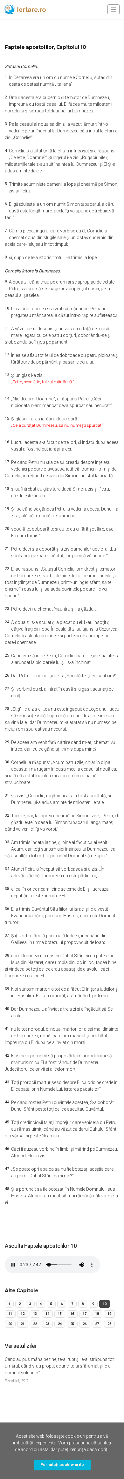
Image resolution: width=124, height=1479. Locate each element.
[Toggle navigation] (113, 9)
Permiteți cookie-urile (62, 1464)
